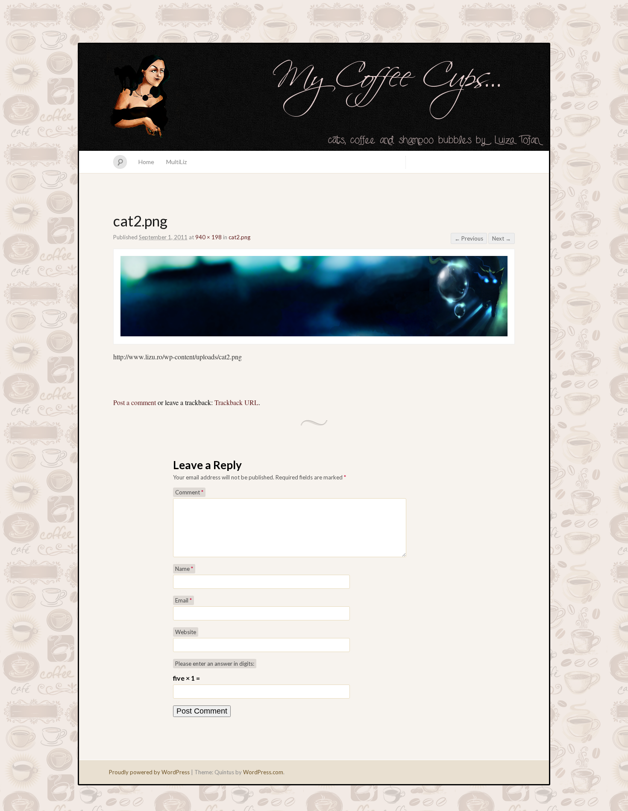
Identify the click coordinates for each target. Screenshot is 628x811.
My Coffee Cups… (314, 97)
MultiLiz (176, 161)
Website (185, 632)
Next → (501, 238)
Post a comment (134, 402)
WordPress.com (263, 772)
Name (184, 568)
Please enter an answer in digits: (214, 663)
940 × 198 (208, 237)
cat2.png (239, 237)
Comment (189, 492)
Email (183, 600)
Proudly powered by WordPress (149, 772)
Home (146, 161)
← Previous (469, 238)
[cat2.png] (314, 334)
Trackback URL (236, 402)
